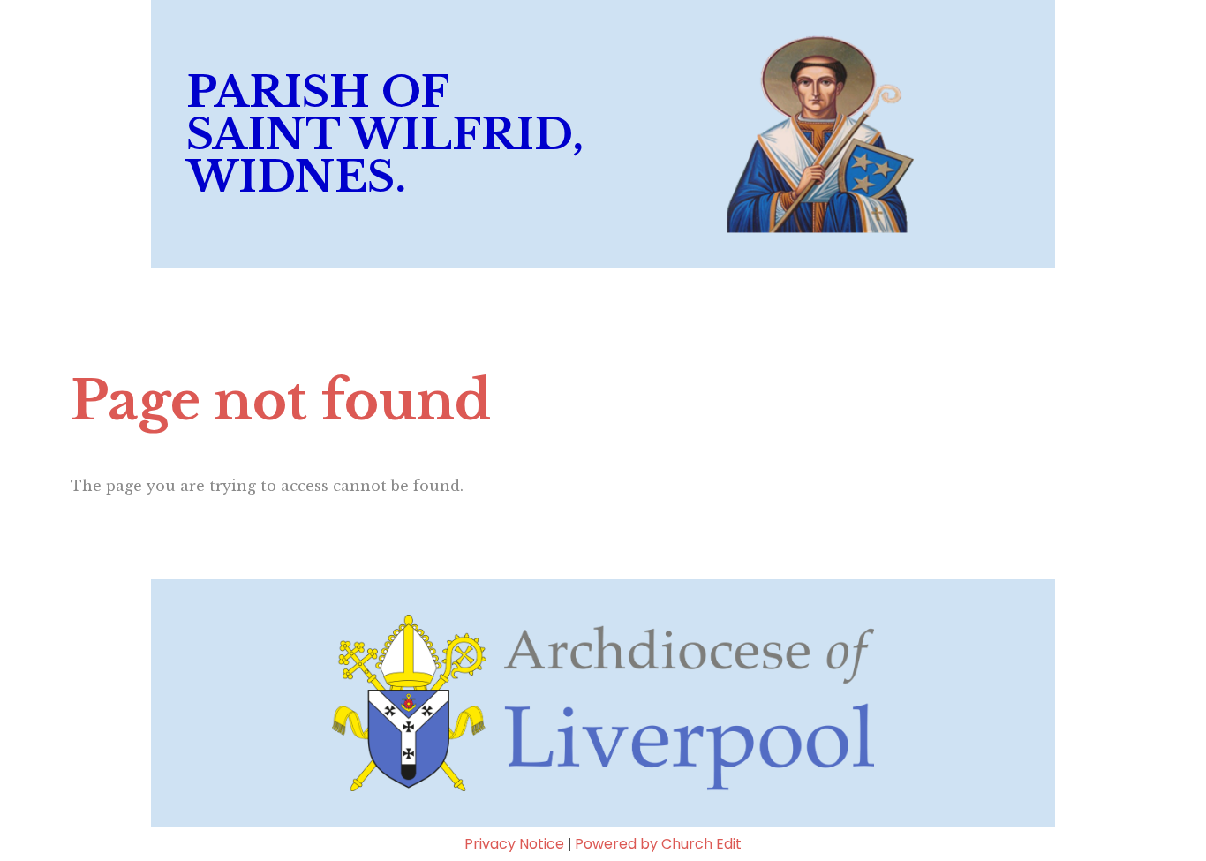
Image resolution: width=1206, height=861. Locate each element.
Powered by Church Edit (658, 844)
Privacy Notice (514, 844)
